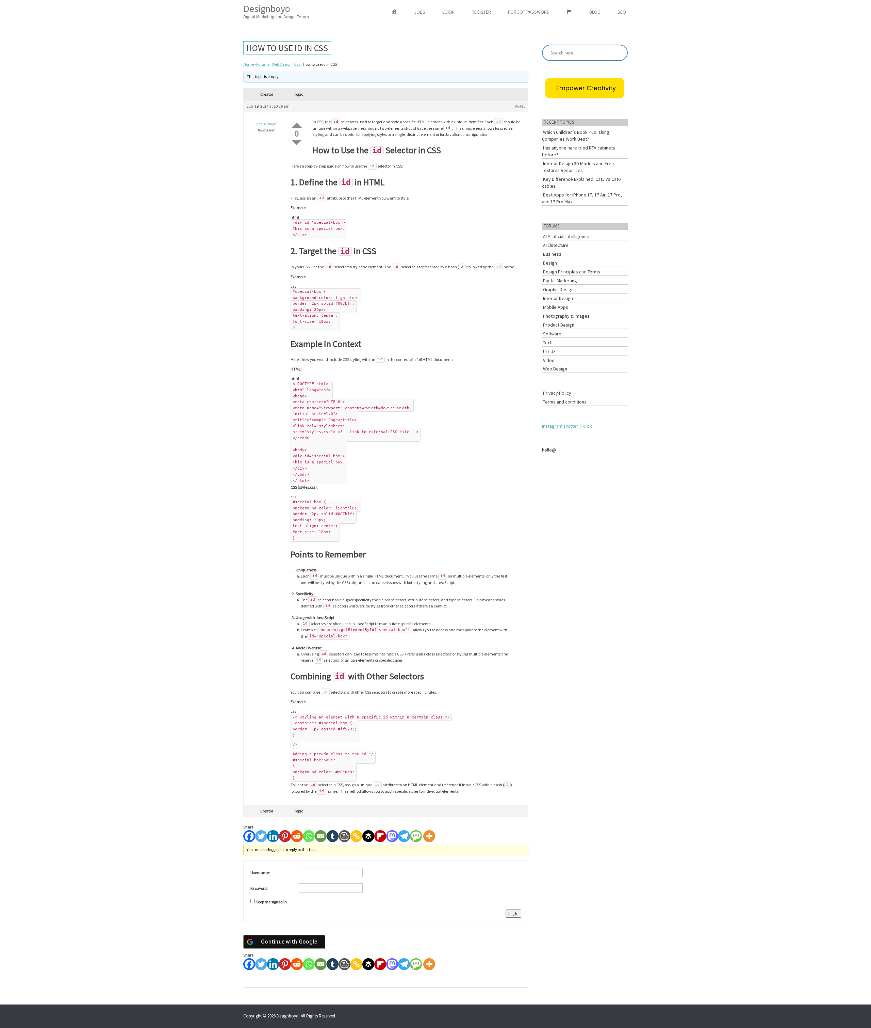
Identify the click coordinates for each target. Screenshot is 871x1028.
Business (552, 254)
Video (549, 360)
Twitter (570, 426)
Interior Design (558, 298)
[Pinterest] (285, 836)
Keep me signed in (271, 901)
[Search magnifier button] (619, 53)
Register (481, 12)
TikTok (585, 426)
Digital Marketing (560, 281)
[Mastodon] (392, 836)
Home (248, 64)
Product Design (558, 325)
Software (552, 334)
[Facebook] (249, 836)
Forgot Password (528, 12)
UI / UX (549, 351)
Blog (595, 12)
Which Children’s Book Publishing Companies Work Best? (575, 135)
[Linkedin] (273, 836)
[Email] (321, 836)
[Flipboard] (380, 836)
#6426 (520, 106)
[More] (429, 836)
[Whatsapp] (309, 836)
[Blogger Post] (344, 836)
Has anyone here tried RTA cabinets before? (578, 151)
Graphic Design (558, 289)
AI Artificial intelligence (566, 236)
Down (297, 142)
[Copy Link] (356, 836)
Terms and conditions (565, 402)
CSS (297, 64)
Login (448, 12)
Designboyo (276, 11)
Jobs (419, 12)
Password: (259, 888)
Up (297, 125)
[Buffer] (368, 836)
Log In (513, 913)
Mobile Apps (555, 307)
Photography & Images (566, 316)
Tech (548, 342)
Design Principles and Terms (571, 272)
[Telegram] (404, 836)
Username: (260, 872)
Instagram (552, 426)
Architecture (556, 245)
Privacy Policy (557, 393)
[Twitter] (261, 836)
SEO (622, 12)
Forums (262, 64)
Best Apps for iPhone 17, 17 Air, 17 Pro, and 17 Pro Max (582, 198)
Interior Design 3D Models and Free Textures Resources (578, 166)
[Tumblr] (333, 836)
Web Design (282, 64)
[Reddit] (297, 836)
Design (550, 263)
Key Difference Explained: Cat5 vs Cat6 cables (581, 182)
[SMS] (416, 836)
